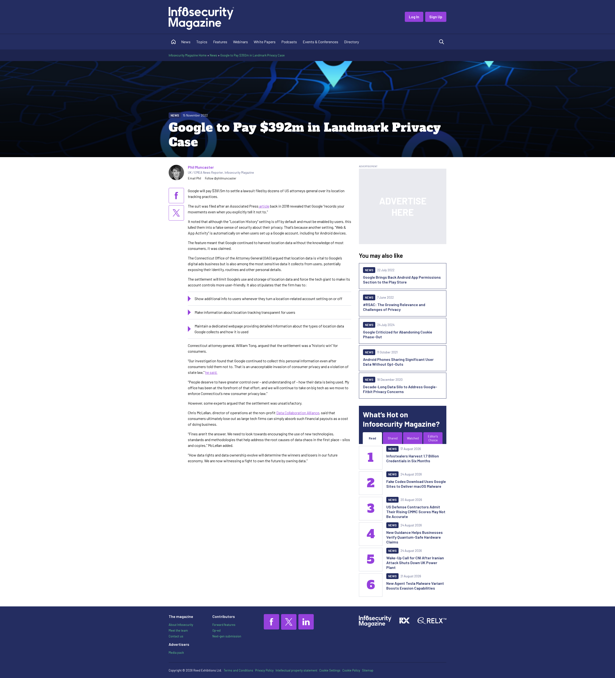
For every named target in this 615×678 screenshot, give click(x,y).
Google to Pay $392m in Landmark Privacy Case (252, 55)
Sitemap (367, 670)
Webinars (240, 41)
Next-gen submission (226, 636)
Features (220, 41)
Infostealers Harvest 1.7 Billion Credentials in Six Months (412, 458)
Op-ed (216, 630)
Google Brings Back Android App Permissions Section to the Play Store (402, 279)
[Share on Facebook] (176, 195)
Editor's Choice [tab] (433, 438)
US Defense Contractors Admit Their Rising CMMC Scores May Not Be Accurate (415, 512)
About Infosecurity (181, 625)
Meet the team (178, 630)
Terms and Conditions (238, 670)
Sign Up (435, 16)
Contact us (176, 636)
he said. (211, 372)
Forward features (223, 625)
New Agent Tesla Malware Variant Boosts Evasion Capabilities (415, 585)
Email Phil (194, 178)
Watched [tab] (413, 438)
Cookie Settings (329, 670)
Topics (201, 41)
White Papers (265, 41)
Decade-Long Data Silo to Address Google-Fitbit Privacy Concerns (400, 389)
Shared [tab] (393, 438)
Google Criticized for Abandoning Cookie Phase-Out (397, 334)
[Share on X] (176, 213)
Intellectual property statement (296, 670)
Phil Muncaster (201, 167)
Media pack (176, 652)
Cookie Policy (351, 670)
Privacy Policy (264, 670)
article (263, 206)
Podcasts (289, 41)
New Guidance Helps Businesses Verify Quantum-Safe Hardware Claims (414, 537)
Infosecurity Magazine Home (188, 55)
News (186, 41)
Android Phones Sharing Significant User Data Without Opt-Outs (398, 361)
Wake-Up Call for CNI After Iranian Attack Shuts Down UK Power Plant (415, 562)
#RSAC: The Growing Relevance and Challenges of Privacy (394, 307)
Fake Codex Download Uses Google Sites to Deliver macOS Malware (416, 483)
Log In (414, 16)
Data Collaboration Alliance (297, 412)
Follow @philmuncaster (220, 178)
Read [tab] (372, 438)
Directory (351, 41)
